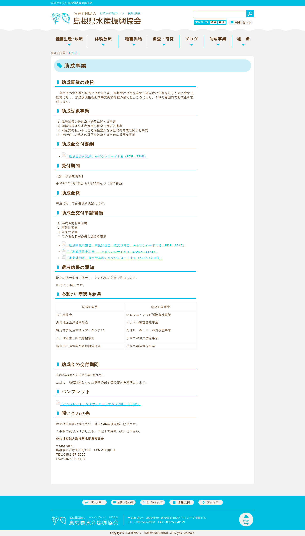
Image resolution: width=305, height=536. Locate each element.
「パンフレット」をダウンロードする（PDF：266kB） (100, 404)
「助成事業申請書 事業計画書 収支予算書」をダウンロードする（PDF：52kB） (126, 245)
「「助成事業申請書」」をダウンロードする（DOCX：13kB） (111, 251)
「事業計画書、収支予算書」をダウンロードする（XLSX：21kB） (114, 257)
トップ (72, 53)
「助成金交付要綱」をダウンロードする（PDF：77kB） (107, 156)
